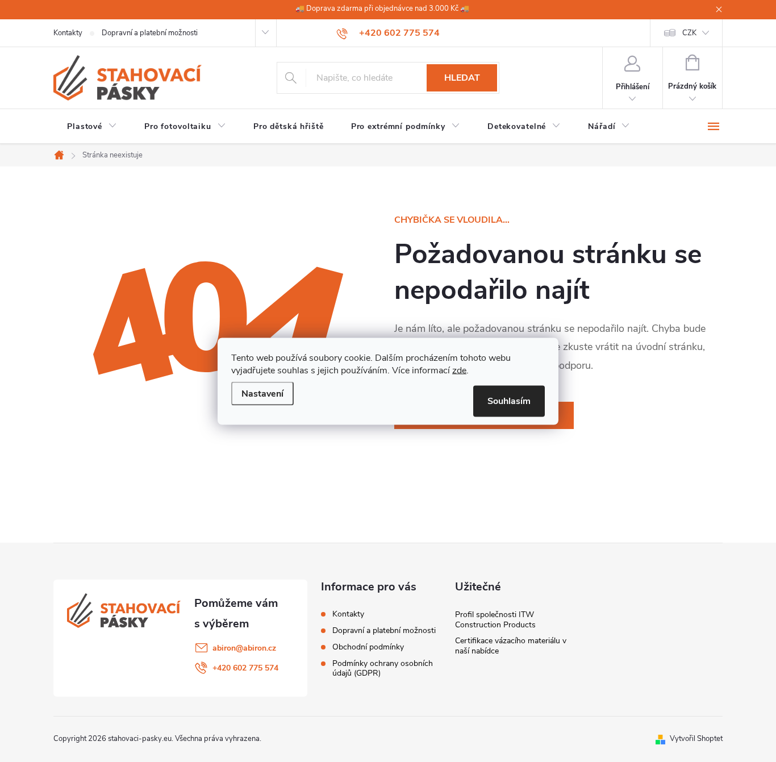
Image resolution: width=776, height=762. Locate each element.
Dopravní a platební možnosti (150, 33)
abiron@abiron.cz (244, 648)
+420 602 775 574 (245, 668)
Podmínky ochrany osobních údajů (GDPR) (382, 668)
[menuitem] (92, 126)
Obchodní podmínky (368, 647)
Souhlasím (509, 400)
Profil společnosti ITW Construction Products (495, 619)
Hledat (462, 78)
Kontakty (67, 33)
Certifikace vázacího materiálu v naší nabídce (510, 645)
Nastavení (262, 393)
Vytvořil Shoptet (696, 739)
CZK (689, 33)
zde (459, 370)
